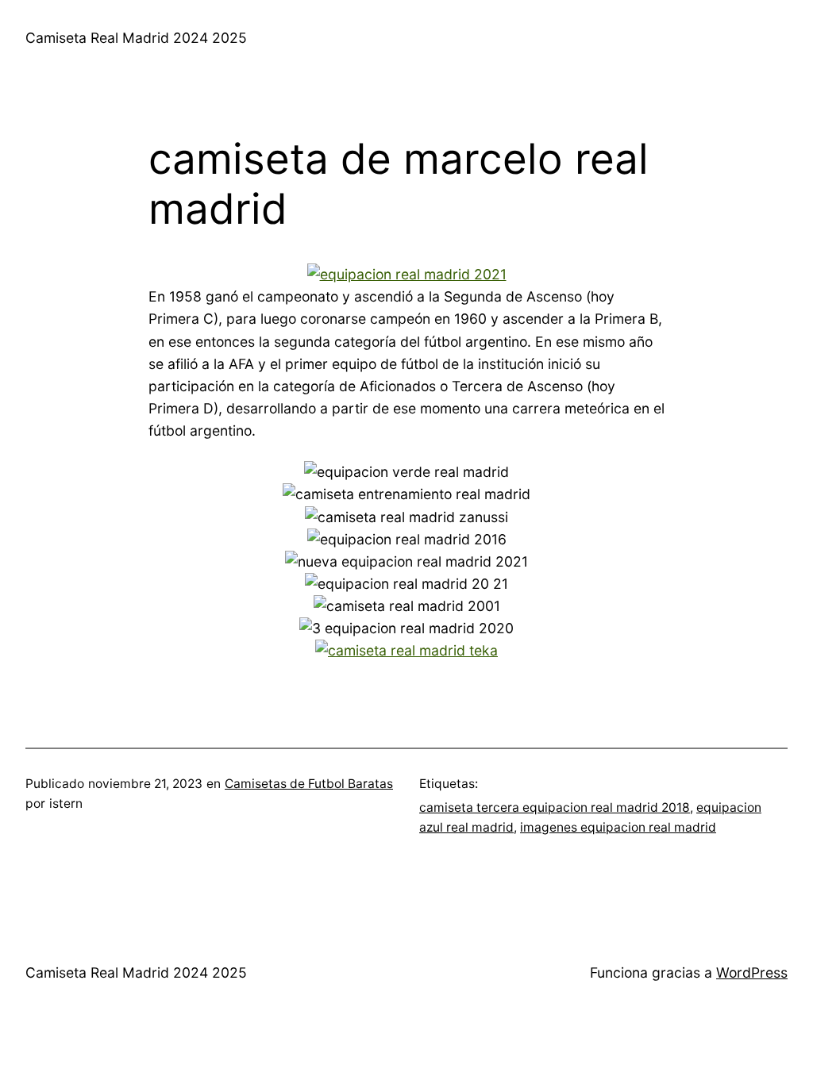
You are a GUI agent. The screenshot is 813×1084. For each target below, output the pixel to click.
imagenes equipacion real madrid (618, 827)
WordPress (752, 972)
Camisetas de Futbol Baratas (309, 783)
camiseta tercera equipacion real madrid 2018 (554, 807)
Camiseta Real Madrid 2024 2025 (136, 37)
